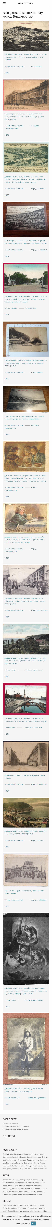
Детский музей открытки (13, 1154)
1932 (7, 906)
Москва (26, 1211)
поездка (39, 54)
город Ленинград (39, 784)
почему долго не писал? (16, 302)
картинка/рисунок (19, 478)
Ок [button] (33, 1223)
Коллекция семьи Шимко (34, 1154)
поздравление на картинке (17, 1191)
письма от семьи (19, 540)
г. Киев (41, 1205)
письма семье (30, 831)
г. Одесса (41, 1208)
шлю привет (31, 182)
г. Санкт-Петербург (10, 1205)
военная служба (37, 241)
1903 (7, 379)
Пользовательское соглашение (15, 1129)
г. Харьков (22, 1208)
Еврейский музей (40, 1169)
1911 (7, 676)
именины (28, 537)
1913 (7, 435)
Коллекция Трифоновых (22, 1169)
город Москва (35, 1211)
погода (33, 117)
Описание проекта (10, 1124)
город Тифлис (38, 840)
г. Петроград (32, 1205)
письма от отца (36, 478)
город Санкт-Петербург (12, 1211)
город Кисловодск (40, 610)
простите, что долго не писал (19, 721)
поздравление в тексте (23, 179)
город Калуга (11, 308)
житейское (15, 117)
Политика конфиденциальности (16, 1126)
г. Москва (22, 1205)
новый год (29, 54)
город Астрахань (39, 250)
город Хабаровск (39, 900)
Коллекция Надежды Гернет (14, 1157)
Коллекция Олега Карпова (28, 1160)
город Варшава (38, 189)
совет (42, 601)
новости (25, 117)
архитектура (10, 360)
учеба (41, 117)
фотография (32, 57)
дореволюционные (13, 54)
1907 (7, 195)
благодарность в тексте (16, 114)
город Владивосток (14, 66)
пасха (7, 179)
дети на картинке (13, 475)
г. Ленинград (32, 1208)
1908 (7, 256)
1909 (7, 135)
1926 (7, 791)
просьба (14, 1091)
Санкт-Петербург (10, 1208)
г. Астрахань (37, 372)
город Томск (10, 1000)
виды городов (24, 360)
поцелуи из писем (19, 419)
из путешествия (15, 1194)
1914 (7, 734)
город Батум (10, 670)
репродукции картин (23, 994)
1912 (7, 73)
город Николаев (12, 1098)
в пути (8, 891)
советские (21, 775)
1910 (7, 496)
